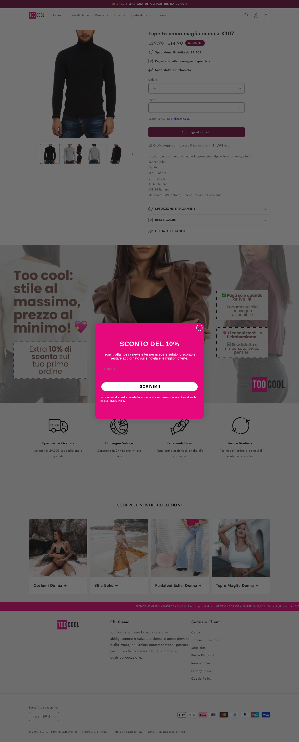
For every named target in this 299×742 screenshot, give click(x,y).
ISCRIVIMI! (149, 386)
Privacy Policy (117, 400)
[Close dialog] (199, 327)
